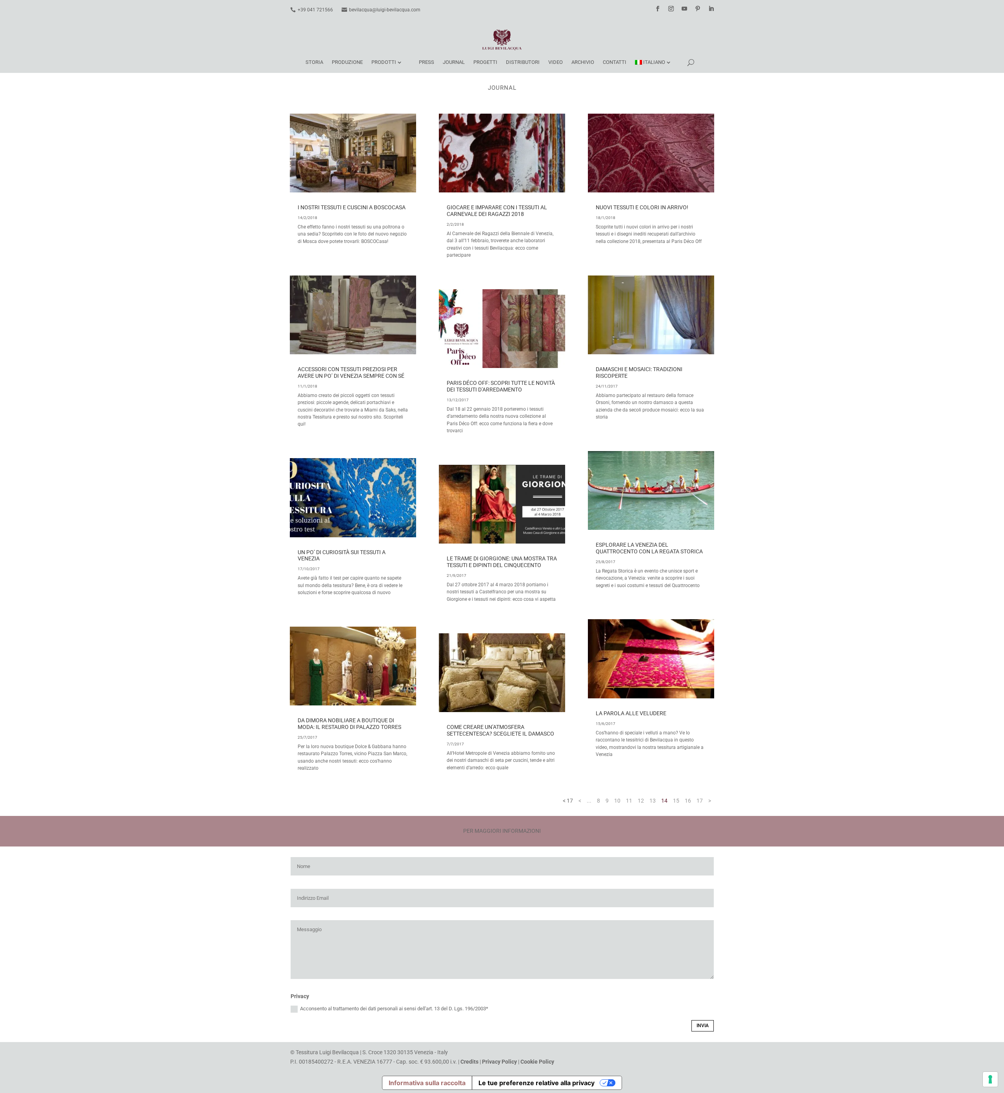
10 (617, 801)
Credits (469, 1062)
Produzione (347, 62)
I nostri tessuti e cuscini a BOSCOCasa (352, 207)
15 (676, 801)
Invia (703, 1025)
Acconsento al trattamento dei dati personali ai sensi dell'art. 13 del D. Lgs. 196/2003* (394, 1008)
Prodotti (383, 62)
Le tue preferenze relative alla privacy (536, 1083)
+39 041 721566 (315, 10)
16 (688, 801)
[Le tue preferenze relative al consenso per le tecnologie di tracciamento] (990, 1079)
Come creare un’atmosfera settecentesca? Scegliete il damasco (500, 730)
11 (629, 801)
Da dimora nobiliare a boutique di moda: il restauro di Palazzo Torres (349, 723)
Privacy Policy (499, 1062)
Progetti (485, 62)
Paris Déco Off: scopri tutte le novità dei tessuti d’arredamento (501, 386)
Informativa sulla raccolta (427, 1083)
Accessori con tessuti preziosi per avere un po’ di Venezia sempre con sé (351, 372)
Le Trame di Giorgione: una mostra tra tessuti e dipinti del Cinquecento (502, 561)
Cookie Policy (537, 1062)
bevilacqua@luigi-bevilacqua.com (384, 10)
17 (700, 801)
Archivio (582, 62)
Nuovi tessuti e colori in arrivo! (642, 207)
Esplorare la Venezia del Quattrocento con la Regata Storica (649, 548)
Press (426, 62)
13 (652, 801)
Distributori (523, 62)
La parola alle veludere (631, 713)
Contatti (614, 62)
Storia (314, 62)
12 (641, 801)
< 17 (568, 801)
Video (555, 62)
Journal (454, 62)
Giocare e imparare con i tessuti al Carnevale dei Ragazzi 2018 (497, 210)
